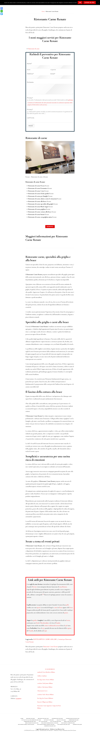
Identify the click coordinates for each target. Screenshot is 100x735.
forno (60, 607)
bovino (35, 587)
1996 (45, 631)
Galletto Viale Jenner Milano (44, 687)
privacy (70, 100)
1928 (66, 625)
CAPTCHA (30, 118)
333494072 (18, 698)
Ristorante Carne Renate (50, 646)
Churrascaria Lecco (42, 691)
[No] (98, 2)
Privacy (30, 98)
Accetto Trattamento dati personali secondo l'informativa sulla (51, 100)
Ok (80, 2)
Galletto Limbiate (42, 676)
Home (43, 11)
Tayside (31, 631)
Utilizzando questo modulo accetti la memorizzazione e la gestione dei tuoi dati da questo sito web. (49, 112)
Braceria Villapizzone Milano (44, 702)
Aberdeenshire (44, 623)
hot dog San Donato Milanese (45, 698)
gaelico (35, 620)
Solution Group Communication (62, 730)
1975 (43, 628)
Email (52, 74)
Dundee (58, 623)
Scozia (68, 620)
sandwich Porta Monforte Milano (46, 672)
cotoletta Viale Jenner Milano (45, 683)
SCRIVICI (50, 226)
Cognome (53, 69)
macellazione (63, 587)
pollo (67, 605)
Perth (37, 623)
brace (71, 607)
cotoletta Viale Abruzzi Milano (45, 694)
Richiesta (30, 82)
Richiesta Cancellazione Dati (57, 729)
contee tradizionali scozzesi (52, 625)
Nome (29, 64)
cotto (55, 607)
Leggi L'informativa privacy (42, 729)
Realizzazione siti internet (46, 730)
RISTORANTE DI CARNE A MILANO (45, 639)
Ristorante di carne (33, 49)
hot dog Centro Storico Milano (45, 679)
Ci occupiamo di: (50, 669)
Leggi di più (89, 2)
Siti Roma (73, 730)
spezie (38, 607)
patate (66, 613)
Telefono (30, 74)
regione (69, 628)
